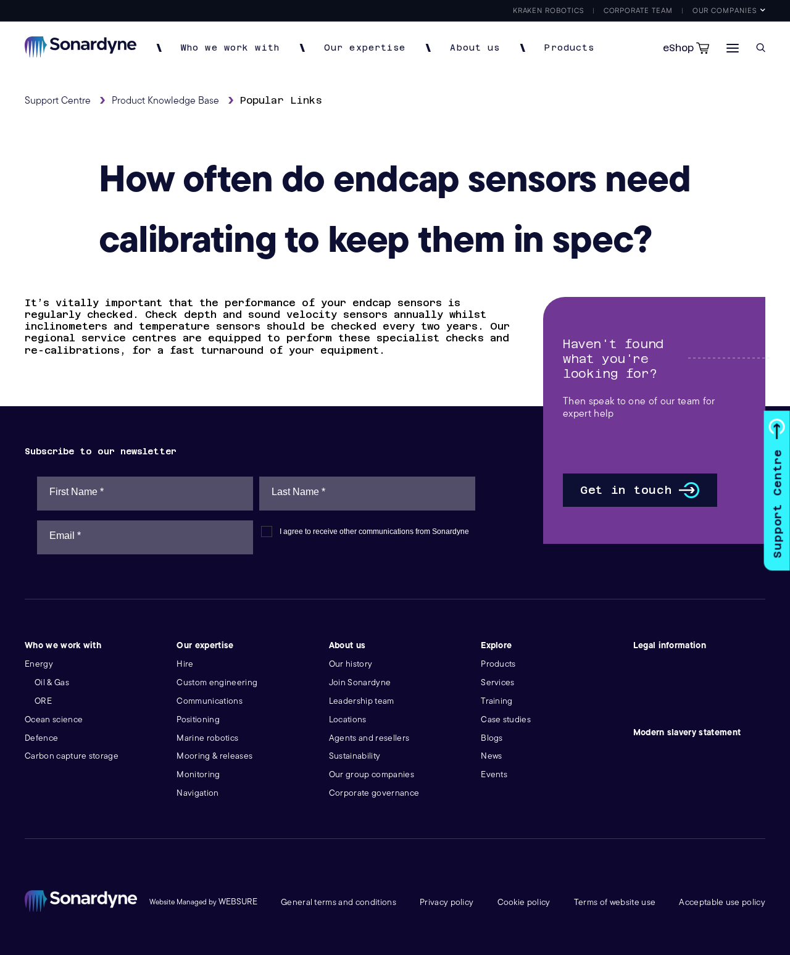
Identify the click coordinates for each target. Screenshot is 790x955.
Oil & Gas (52, 682)
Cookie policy (524, 902)
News (491, 756)
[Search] (760, 47)
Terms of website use (614, 902)
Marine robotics (207, 738)
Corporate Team (638, 10)
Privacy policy (446, 902)
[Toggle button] (732, 47)
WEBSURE (237, 902)
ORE (43, 701)
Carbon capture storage (71, 756)
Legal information (669, 645)
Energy (39, 664)
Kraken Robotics (548, 10)
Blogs (492, 738)
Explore (496, 645)
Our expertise (365, 47)
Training (497, 701)
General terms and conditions (338, 902)
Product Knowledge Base (165, 101)
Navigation (197, 793)
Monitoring (198, 774)
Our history (351, 664)
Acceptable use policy (722, 902)
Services (498, 682)
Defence (41, 738)
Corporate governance (374, 793)
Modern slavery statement (687, 732)
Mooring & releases (214, 756)
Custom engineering (217, 682)
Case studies (506, 719)
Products (569, 47)
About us (475, 47)
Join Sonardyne (360, 682)
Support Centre (777, 503)
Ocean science (54, 719)
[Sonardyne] (80, 54)
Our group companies (371, 774)
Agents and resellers (369, 738)
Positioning (198, 719)
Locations (348, 719)
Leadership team (361, 701)
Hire (185, 664)
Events (494, 774)
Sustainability (354, 756)
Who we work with (230, 47)
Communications (209, 701)
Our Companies (724, 10)
